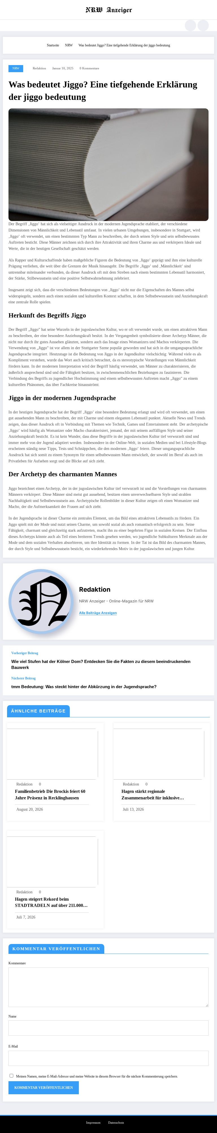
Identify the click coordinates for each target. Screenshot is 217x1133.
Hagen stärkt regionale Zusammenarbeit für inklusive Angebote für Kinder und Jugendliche (157, 795)
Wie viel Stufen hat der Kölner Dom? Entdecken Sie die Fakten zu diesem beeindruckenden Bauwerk (100, 664)
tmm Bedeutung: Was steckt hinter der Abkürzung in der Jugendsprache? (84, 686)
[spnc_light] (203, 25)
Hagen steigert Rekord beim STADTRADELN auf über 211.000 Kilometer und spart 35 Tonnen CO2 (50, 903)
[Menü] (8, 25)
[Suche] (190, 25)
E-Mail (13, 1046)
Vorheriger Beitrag (24, 653)
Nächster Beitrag (23, 678)
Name (12, 1016)
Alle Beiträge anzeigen (98, 613)
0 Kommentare (89, 68)
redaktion (39, 68)
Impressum (93, 1122)
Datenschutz (116, 1122)
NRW (15, 68)
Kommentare (17, 963)
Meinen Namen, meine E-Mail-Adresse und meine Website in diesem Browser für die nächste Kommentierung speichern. (97, 1076)
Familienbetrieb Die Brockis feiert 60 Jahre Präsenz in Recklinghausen (50, 794)
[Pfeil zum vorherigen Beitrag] (204, 660)
